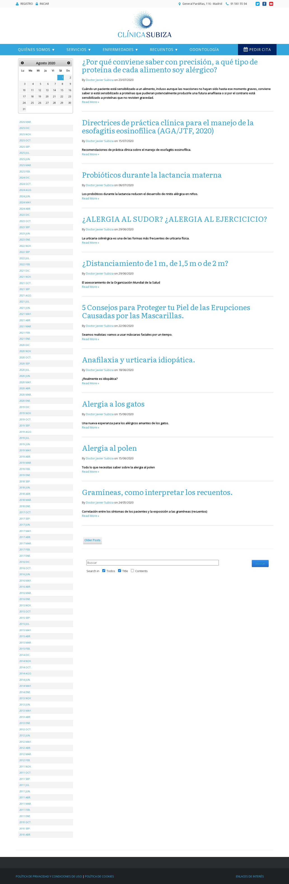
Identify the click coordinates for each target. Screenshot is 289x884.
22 (62, 96)
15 (62, 90)
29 (62, 102)
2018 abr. (25, 493)
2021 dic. (24, 270)
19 (39, 96)
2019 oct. (25, 419)
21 (54, 96)
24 (24, 102)
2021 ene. (25, 338)
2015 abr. (25, 636)
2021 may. (25, 314)
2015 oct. (25, 611)
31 (24, 109)
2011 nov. (25, 766)
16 (69, 90)
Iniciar (44, 4)
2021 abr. (25, 320)
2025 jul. (24, 152)
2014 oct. (25, 667)
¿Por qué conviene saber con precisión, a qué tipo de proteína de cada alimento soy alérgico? (170, 65)
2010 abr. (25, 834)
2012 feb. (24, 760)
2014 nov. (25, 661)
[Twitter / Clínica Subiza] (258, 4)
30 (69, 102)
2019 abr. (25, 456)
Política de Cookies (99, 876)
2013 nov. (25, 698)
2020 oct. (25, 357)
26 (39, 102)
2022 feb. (24, 264)
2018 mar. (25, 500)
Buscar (260, 563)
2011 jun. (24, 791)
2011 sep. (24, 779)
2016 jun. (24, 574)
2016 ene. (25, 599)
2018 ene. (25, 506)
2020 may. (25, 382)
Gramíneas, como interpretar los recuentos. (157, 491)
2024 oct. (25, 184)
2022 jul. (24, 258)
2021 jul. (24, 301)
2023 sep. (24, 227)
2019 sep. (24, 425)
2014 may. (25, 685)
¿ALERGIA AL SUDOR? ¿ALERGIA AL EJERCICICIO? (174, 218)
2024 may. (25, 202)
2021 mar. (25, 326)
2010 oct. (25, 822)
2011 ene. (25, 816)
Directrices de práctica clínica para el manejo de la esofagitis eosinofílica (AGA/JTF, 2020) (168, 126)
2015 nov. (25, 605)
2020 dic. (24, 345)
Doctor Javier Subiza (100, 80)
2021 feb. (24, 332)
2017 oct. (25, 512)
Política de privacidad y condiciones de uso (49, 876)
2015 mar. (25, 642)
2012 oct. (25, 729)
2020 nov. (25, 351)
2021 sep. (24, 289)
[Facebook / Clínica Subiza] (264, 4)
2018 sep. (24, 481)
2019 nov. (25, 413)
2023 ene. (25, 239)
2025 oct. (25, 140)
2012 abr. (25, 747)
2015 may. (25, 630)
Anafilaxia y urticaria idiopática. (138, 359)
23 (69, 96)
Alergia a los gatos (113, 403)
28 (54, 102)
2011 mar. (25, 803)
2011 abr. (25, 797)
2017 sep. (24, 518)
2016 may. (25, 580)
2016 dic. (24, 561)
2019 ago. (25, 431)
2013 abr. (25, 717)
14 (54, 90)
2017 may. (25, 531)
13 (47, 90)
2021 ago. (25, 295)
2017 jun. (24, 524)
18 (32, 96)
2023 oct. (25, 221)
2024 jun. (24, 196)
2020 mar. (25, 394)
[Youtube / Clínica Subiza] (271, 4)
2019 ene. (25, 475)
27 (47, 102)
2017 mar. (25, 543)
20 (47, 96)
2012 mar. (25, 754)
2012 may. (25, 741)
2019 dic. (24, 407)
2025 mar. (25, 165)
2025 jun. (24, 159)
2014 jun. (24, 679)
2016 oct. (25, 568)
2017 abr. (25, 537)
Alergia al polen (109, 447)
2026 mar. (25, 122)
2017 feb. (24, 549)
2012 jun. (24, 735)
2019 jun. (24, 444)
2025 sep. (24, 146)
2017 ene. (25, 555)
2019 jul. (24, 438)
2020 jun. (24, 376)
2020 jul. (24, 369)
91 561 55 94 (239, 4)
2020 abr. (25, 388)
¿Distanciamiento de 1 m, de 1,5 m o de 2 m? (155, 262)
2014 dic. (24, 655)
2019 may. (25, 450)
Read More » (90, 102)
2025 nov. (25, 134)
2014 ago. (25, 673)
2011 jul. (24, 785)
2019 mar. (25, 462)
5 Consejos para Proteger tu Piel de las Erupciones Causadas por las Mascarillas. (166, 311)
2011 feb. (24, 809)
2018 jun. (24, 487)
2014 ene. (25, 692)
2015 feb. (24, 648)
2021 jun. (24, 307)
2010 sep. (24, 828)
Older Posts (92, 540)
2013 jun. (24, 704)
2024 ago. (25, 190)
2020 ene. (25, 400)
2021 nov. (25, 276)
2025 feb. (24, 171)
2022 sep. (24, 252)
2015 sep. (24, 617)
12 (39, 90)
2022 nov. (25, 245)
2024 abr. (25, 208)
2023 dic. (24, 214)
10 (24, 90)
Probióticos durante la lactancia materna (152, 174)
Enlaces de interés (250, 876)
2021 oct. (25, 283)
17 (24, 96)
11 (32, 90)
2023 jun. (24, 233)
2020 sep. (24, 363)
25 (32, 102)
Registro (27, 4)
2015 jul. (24, 623)
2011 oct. (25, 772)
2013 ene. (25, 723)
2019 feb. (24, 469)
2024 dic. (24, 177)
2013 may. (25, 710)
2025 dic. (24, 128)
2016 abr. (25, 586)
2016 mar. (25, 593)
